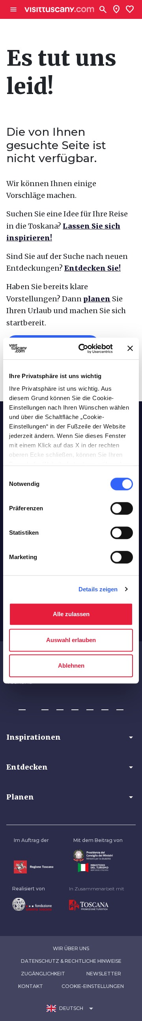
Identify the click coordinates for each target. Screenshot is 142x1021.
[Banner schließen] (130, 348)
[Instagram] (45, 706)
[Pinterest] (74, 706)
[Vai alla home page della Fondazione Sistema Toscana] (32, 904)
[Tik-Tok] (60, 706)
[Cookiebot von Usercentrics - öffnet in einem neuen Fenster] (83, 348)
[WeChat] (104, 706)
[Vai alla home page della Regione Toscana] (33, 866)
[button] (71, 737)
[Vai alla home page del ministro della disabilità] (98, 855)
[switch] (121, 508)
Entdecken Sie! (92, 268)
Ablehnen (71, 665)
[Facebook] (22, 706)
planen (96, 298)
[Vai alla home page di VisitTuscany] (59, 10)
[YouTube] (89, 706)
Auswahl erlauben (71, 640)
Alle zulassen (71, 614)
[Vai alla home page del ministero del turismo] (98, 867)
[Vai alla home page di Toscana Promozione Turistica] (96, 905)
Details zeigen (98, 589)
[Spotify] (119, 706)
